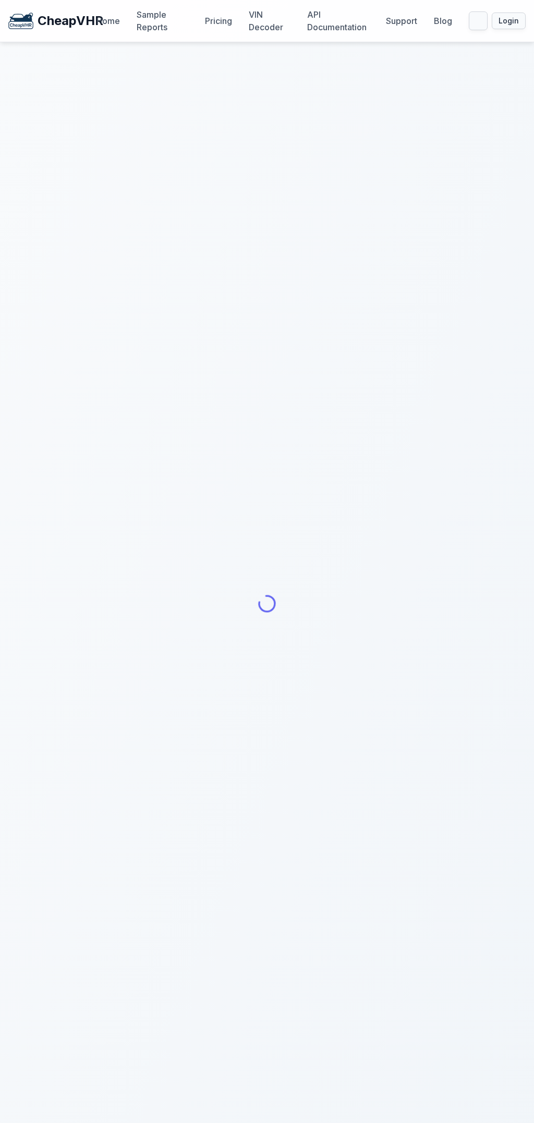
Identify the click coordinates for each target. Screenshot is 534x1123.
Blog (443, 21)
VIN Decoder (266, 20)
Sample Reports (152, 20)
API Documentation (337, 20)
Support (401, 21)
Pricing (218, 21)
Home (108, 21)
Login (509, 20)
